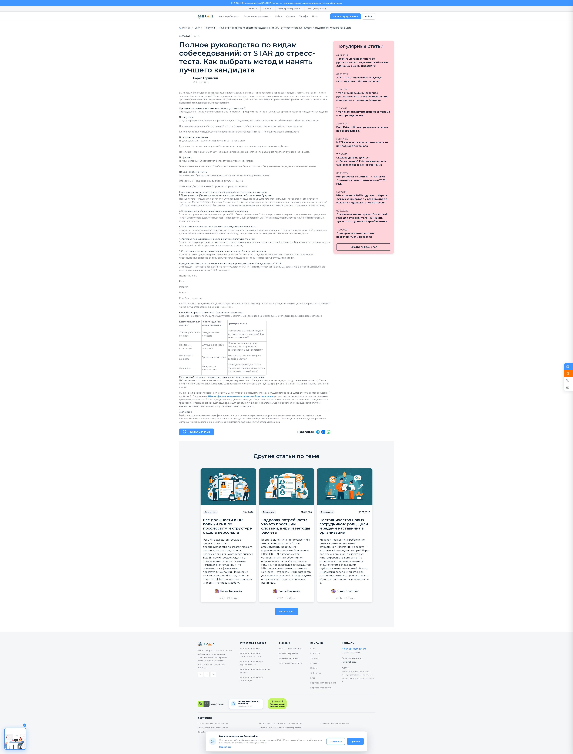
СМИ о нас (315, 673)
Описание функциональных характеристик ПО (281, 728)
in (213, 674)
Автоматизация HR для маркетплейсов (251, 663)
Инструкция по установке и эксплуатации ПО (280, 723)
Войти (368, 16)
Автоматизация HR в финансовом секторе (250, 655)
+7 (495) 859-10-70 (354, 648)
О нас (313, 648)
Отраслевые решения (256, 16)
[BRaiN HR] (205, 16)
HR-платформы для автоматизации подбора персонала (241, 396)
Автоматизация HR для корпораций (251, 679)
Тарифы (303, 16)
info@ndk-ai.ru (349, 662)
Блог (314, 16)
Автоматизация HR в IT (250, 648)
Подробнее (225, 747)
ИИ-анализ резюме (288, 653)
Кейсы (278, 16)
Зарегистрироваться (345, 16)
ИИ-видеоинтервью (289, 658)
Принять (355, 741)
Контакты (268, 9)
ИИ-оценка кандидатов (290, 663)
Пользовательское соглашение (213, 728)
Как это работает (227, 16)
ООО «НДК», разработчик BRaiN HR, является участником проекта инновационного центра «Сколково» (288, 3)
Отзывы (290, 16)
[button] (15, 739)
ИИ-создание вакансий (290, 648)
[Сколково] (211, 703)
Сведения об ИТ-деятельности (334, 723)
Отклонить (336, 741)
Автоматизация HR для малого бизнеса (255, 671)
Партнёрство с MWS (321, 687)
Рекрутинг (209, 27)
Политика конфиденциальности (213, 723)
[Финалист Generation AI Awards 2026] (277, 703)
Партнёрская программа (290, 9)
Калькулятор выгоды (317, 9)
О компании (251, 9)
